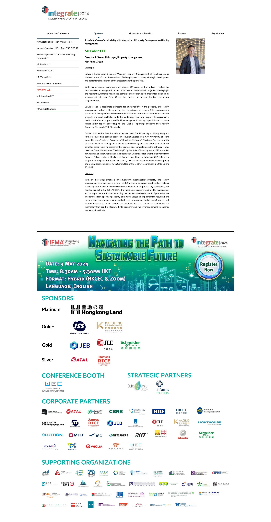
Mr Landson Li (43, 64)
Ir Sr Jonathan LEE (45, 96)
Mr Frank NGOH (45, 70)
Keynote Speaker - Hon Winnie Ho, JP (55, 41)
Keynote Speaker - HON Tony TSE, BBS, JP (57, 48)
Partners (182, 33)
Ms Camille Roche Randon (49, 83)
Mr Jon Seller (43, 102)
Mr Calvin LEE (43, 89)
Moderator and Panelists (141, 33)
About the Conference (58, 33)
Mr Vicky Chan (44, 77)
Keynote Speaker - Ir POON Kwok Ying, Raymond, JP (56, 56)
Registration (218, 33)
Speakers (98, 33)
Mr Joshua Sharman (46, 108)
